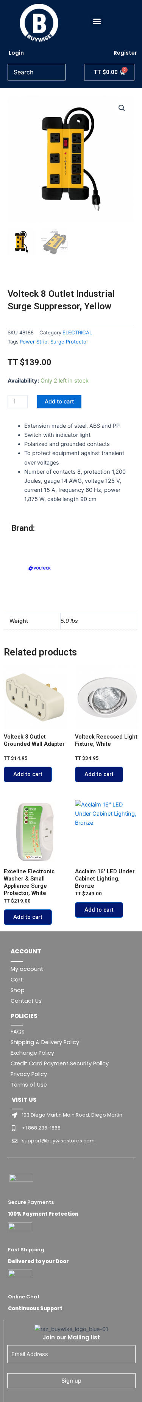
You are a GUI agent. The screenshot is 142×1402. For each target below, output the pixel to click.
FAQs (18, 1031)
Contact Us (26, 1001)
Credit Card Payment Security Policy (60, 1063)
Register (125, 53)
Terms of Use (29, 1085)
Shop (18, 990)
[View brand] (39, 569)
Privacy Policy (29, 1074)
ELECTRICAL (77, 332)
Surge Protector (69, 342)
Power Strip (33, 342)
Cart (17, 979)
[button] (97, 21)
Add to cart (59, 401)
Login (16, 53)
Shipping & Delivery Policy (45, 1042)
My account (27, 969)
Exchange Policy (32, 1053)
